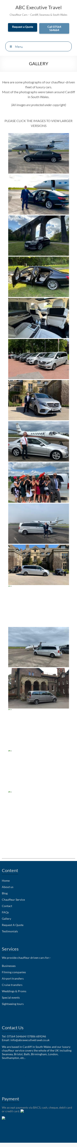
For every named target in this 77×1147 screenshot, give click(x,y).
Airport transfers (13, 978)
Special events (11, 997)
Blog (5, 893)
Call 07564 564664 (54, 28)
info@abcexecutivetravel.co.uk (29, 1040)
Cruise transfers (12, 985)
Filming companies (14, 972)
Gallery (6, 918)
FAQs (5, 912)
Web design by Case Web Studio (15, 1076)
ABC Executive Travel (38, 7)
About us (7, 887)
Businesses (9, 966)
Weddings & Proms (14, 991)
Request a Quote (22, 26)
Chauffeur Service (13, 899)
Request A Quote (12, 925)
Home (6, 880)
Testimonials (10, 931)
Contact (7, 906)
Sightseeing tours (13, 1004)
